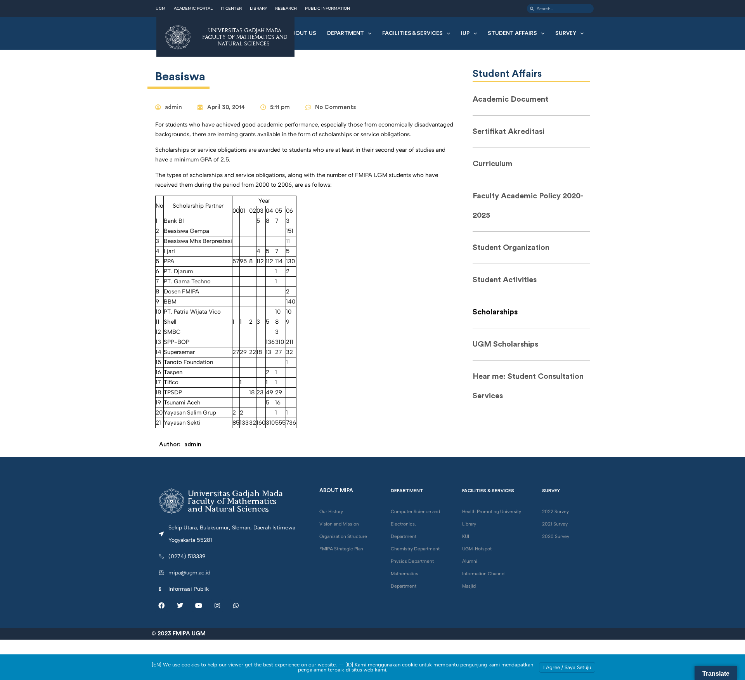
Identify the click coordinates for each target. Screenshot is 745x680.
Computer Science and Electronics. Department (415, 524)
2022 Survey (555, 511)
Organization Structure (343, 536)
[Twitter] (180, 605)
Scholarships (495, 312)
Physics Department (412, 561)
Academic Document (510, 99)
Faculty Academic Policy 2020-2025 (528, 205)
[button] (349, 33)
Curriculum (493, 164)
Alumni (469, 561)
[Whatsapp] (236, 605)
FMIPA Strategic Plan (341, 549)
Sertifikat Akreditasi (508, 131)
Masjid (469, 586)
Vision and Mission (339, 524)
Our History (331, 511)
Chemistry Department (415, 549)
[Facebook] (161, 605)
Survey (565, 33)
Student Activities (505, 280)
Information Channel (484, 573)
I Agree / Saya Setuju (567, 667)
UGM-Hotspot (477, 549)
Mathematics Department (404, 580)
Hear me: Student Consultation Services (528, 386)
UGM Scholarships (505, 344)
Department (345, 33)
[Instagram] (217, 605)
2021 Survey (555, 524)
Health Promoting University (491, 511)
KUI (465, 536)
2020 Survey (555, 536)
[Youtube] (198, 605)
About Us (302, 33)
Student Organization (511, 248)
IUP (465, 33)
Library (469, 524)
